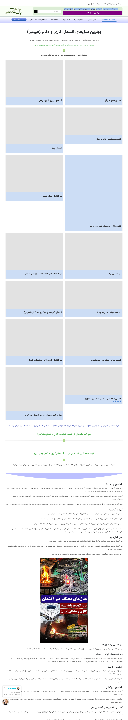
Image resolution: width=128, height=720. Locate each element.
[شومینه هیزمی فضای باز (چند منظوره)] (93, 337)
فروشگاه (71, 25)
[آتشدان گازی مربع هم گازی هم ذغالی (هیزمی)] (34, 295)
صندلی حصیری (107, 9)
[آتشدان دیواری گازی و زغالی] (34, 78)
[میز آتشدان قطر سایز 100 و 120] (93, 295)
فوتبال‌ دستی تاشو (68, 9)
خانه (75, 25)
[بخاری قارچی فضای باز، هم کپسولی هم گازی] (34, 389)
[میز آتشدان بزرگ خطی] (34, 173)
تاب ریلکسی (99, 9)
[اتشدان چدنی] (34, 126)
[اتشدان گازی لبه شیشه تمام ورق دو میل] (93, 188)
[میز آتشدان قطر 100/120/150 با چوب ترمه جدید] (34, 251)
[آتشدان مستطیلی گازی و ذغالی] (93, 121)
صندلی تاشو (115, 9)
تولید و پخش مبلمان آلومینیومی (82, 9)
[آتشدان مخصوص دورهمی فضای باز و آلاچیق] (93, 381)
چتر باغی (93, 9)
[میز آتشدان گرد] (93, 251)
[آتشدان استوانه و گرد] (93, 78)
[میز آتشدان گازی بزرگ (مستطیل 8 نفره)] (34, 337)
